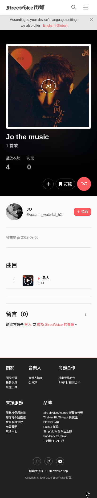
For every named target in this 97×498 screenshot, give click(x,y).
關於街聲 (11, 378)
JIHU (40, 283)
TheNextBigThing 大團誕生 (60, 417)
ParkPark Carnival (55, 436)
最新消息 (11, 382)
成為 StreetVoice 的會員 (55, 324)
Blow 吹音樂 (51, 422)
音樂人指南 (35, 378)
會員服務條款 (14, 422)
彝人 (45, 278)
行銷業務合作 (66, 378)
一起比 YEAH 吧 (53, 441)
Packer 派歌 (51, 426)
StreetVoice (25, 7)
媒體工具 (11, 387)
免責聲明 (11, 426)
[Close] (91, 19)
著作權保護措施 (16, 417)
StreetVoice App (58, 471)
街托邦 (32, 382)
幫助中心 (11, 431)
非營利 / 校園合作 (69, 382)
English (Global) (55, 25)
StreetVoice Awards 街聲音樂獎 (63, 412)
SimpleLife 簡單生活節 (57, 431)
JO (29, 209)
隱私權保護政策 (16, 412)
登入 (28, 324)
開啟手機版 (36, 471)
